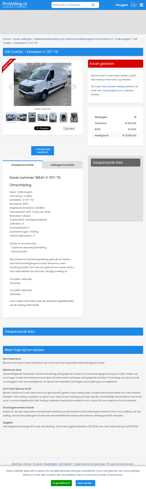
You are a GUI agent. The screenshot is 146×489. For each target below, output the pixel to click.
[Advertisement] (73, 21)
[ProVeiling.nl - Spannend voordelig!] (15, 4)
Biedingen (101, 117)
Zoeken (38, 464)
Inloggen (122, 5)
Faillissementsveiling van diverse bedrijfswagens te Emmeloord (73, 39)
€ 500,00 (130, 123)
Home (6, 39)
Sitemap (17, 464)
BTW (97, 129)
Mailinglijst (50, 464)
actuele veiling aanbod (120, 86)
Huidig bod (101, 135)
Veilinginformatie (62, 165)
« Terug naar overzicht (42, 150)
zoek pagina (109, 90)
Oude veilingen (22, 39)
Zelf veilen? (66, 464)
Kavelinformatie (22, 165)
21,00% (132, 129)
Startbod (100, 123)
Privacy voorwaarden (120, 464)
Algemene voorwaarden (89, 464)
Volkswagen (123, 39)
